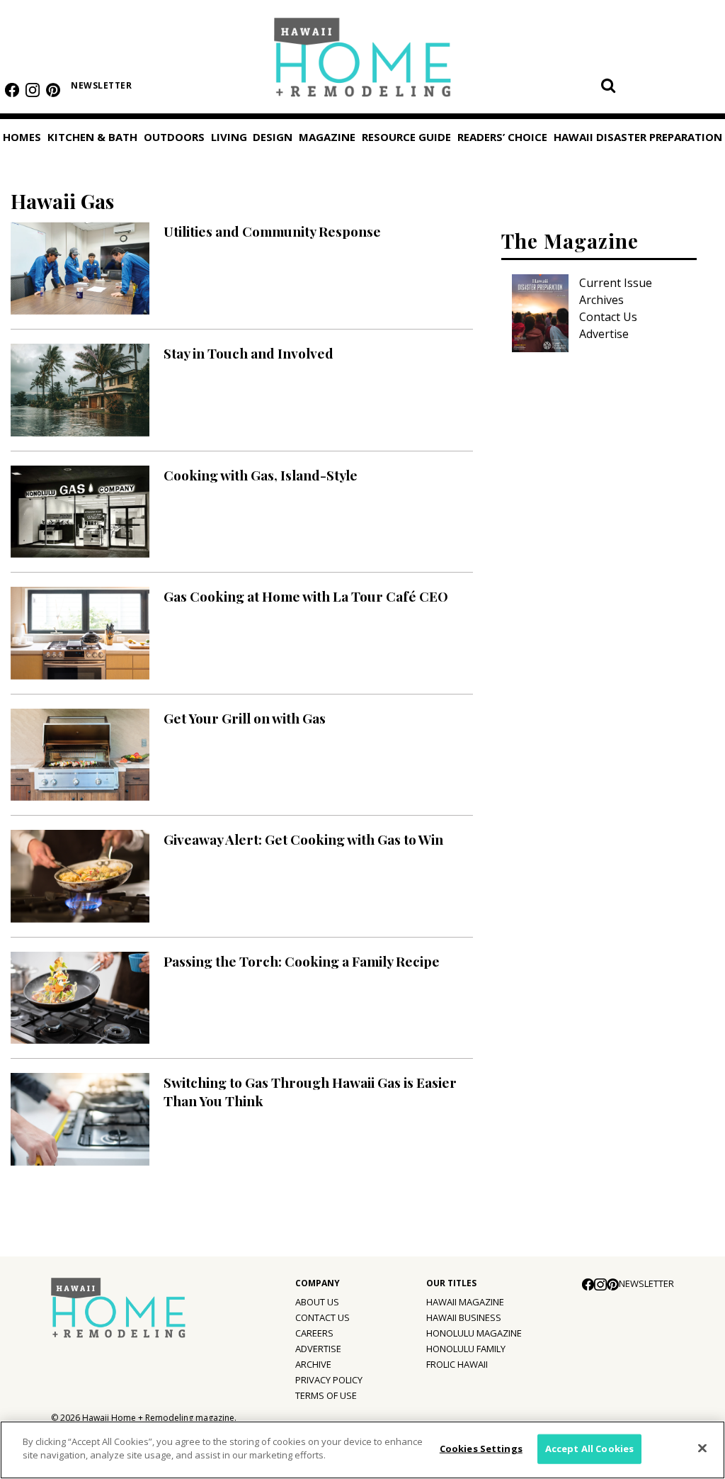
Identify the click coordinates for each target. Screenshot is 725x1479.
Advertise (604, 334)
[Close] (702, 1447)
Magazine (327, 137)
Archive (313, 1364)
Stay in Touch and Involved (248, 353)
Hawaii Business (463, 1317)
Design (272, 137)
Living (229, 137)
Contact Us (608, 317)
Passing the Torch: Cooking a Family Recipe (302, 961)
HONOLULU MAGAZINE (474, 1333)
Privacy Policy (328, 1379)
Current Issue (615, 283)
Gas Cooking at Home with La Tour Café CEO (306, 596)
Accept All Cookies (589, 1448)
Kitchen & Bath (92, 137)
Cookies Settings (481, 1448)
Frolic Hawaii (457, 1364)
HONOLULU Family (466, 1348)
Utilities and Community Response (272, 231)
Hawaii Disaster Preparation (638, 137)
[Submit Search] (608, 85)
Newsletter (101, 85)
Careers (314, 1333)
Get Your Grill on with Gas (245, 718)
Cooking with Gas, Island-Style (261, 475)
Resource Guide (406, 137)
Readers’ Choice (502, 137)
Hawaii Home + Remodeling (363, 62)
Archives (601, 300)
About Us (317, 1301)
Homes (22, 137)
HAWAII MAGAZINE (465, 1301)
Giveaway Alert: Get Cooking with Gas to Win (303, 839)
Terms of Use (326, 1395)
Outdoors (174, 137)
